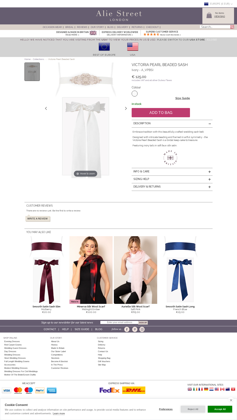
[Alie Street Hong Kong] (233, 389)
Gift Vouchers (104, 361)
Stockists (55, 358)
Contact (50, 329)
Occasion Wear (52, 27)
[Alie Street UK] (190, 389)
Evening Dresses (12, 341)
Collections (38, 59)
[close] (231, 400)
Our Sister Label (58, 351)
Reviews (82, 27)
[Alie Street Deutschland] (206, 389)
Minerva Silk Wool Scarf (91, 306)
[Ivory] (134, 93)
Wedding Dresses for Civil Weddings (21, 371)
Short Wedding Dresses (15, 358)
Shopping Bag (104, 358)
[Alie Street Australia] (227, 389)
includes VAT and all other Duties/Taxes (152, 80)
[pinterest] (134, 329)
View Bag (219, 16)
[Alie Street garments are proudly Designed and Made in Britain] (93, 33)
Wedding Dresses (12, 355)
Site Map (102, 365)
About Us (55, 341)
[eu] (104, 52)
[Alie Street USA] (216, 389)
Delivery (122, 27)
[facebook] (127, 329)
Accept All (220, 409)
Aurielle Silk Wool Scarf (135, 306)
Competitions (57, 355)
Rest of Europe (104, 54)
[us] (133, 52)
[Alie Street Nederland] (211, 389)
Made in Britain (57, 348)
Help (65, 329)
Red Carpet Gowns (13, 345)
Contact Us (103, 351)
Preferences (166, 409)
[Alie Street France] (200, 389)
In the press (57, 365)
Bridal (69, 27)
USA (133, 54)
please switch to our (181, 39)
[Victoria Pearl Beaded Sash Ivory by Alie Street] (32, 72)
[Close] (212, 39)
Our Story (97, 27)
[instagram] (141, 329)
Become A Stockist (59, 361)
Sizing (100, 341)
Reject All (193, 409)
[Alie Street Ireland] (195, 389)
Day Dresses (10, 351)
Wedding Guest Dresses (15, 348)
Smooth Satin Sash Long (180, 306)
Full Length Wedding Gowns (16, 361)
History (54, 345)
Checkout (152, 27)
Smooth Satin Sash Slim (46, 306)
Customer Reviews (59, 368)
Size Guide (182, 98)
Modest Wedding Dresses (16, 368)
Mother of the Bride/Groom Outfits (20, 375)
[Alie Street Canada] (222, 389)
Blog (110, 27)
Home (27, 59)
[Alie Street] (102, 21)
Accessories (10, 365)
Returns (137, 27)
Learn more (59, 413)
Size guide (82, 329)
